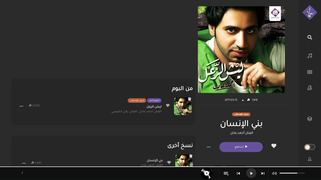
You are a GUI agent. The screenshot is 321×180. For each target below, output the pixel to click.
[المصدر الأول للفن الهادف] (309, 12)
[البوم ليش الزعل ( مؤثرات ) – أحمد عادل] (183, 106)
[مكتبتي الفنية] (309, 119)
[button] (209, 147)
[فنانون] (309, 87)
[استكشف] (309, 71)
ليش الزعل (154, 107)
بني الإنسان (155, 160)
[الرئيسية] (309, 55)
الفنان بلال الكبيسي (124, 112)
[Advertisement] (103, 41)
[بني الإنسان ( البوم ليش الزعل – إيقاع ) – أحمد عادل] (184, 163)
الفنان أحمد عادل (241, 133)
